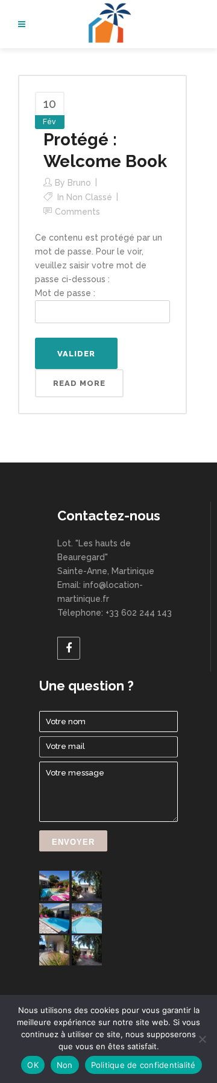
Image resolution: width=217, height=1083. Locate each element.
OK (33, 1065)
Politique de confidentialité (143, 1065)
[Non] (202, 1039)
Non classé (89, 197)
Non (65, 1065)
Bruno (79, 183)
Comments (77, 211)
